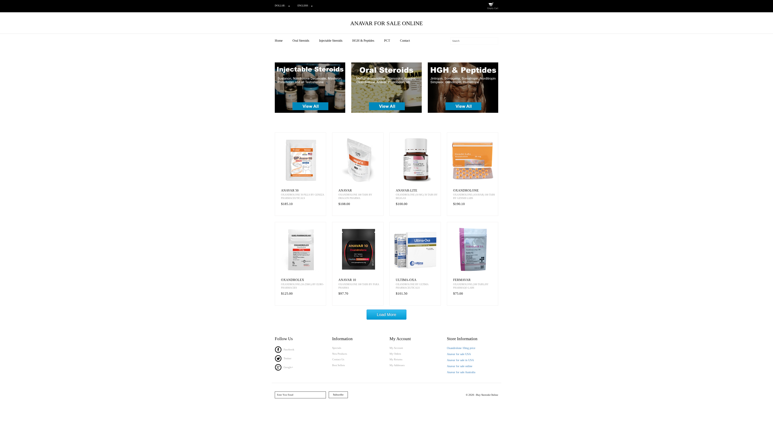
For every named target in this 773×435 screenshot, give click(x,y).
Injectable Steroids (330, 40)
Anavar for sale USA (459, 354)
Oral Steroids (300, 40)
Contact (405, 40)
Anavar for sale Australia (461, 372)
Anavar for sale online (459, 366)
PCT (387, 40)
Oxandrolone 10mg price (461, 348)
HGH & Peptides (363, 40)
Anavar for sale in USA (460, 360)
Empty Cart (492, 8)
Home (279, 40)
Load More (386, 314)
